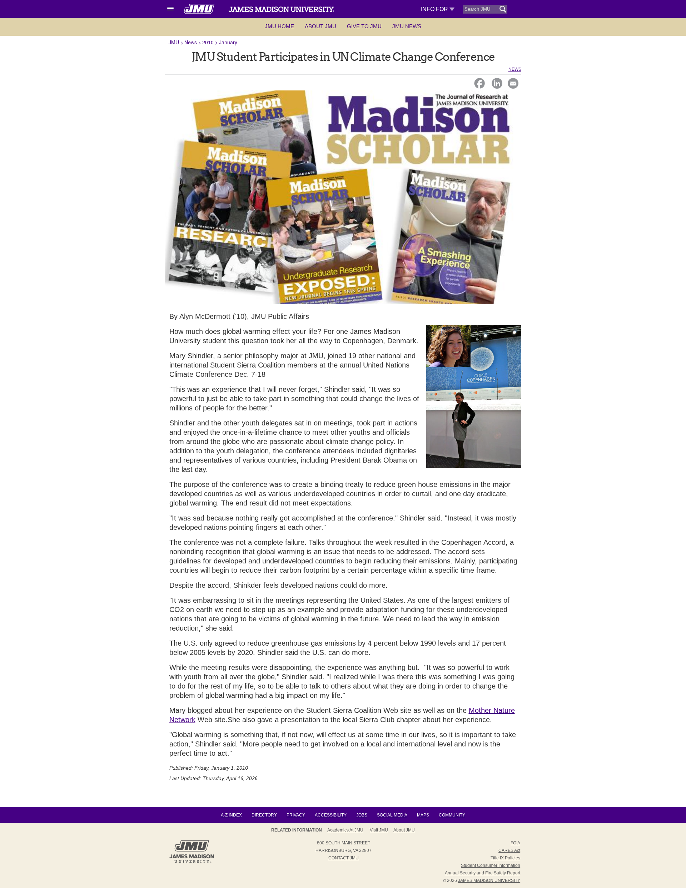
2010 (208, 42)
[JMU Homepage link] (192, 861)
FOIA (515, 842)
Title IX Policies (505, 857)
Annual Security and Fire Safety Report (482, 872)
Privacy (296, 815)
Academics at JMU (345, 830)
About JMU (320, 26)
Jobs (361, 815)
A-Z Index (231, 815)
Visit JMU (379, 830)
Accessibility (331, 815)
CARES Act (509, 850)
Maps (423, 815)
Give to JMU (364, 26)
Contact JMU (343, 857)
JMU (174, 42)
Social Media (392, 815)
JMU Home (279, 26)
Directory (264, 815)
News (190, 42)
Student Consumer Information (490, 865)
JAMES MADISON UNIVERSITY (489, 880)
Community (452, 815)
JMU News (406, 26)
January (228, 42)
